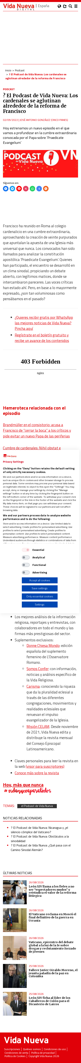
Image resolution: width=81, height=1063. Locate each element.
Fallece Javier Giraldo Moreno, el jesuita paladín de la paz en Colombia (53, 973)
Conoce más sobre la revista (37, 773)
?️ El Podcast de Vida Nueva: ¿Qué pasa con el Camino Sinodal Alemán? (41, 847)
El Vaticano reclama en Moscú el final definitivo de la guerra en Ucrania (52, 917)
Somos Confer (38, 668)
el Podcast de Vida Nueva (37, 806)
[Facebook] (5, 188)
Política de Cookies (15, 1056)
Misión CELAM (38, 726)
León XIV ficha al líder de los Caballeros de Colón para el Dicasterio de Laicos (49, 1001)
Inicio (8, 70)
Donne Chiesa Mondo (43, 645)
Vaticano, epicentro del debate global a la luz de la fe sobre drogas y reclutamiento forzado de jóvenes (52, 946)
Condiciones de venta (16, 1052)
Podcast (19, 70)
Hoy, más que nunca (23, 784)
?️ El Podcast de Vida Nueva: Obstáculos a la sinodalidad (40, 838)
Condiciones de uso (55, 1049)
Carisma (33, 686)
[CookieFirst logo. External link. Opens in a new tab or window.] (10, 456)
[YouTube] (19, 188)
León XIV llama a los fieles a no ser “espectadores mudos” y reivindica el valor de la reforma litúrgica (52, 891)
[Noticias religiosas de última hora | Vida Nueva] (18, 6)
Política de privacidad (43, 1052)
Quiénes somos (32, 1049)
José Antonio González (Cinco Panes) (44, 120)
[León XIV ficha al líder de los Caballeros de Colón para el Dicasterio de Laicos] (15, 1004)
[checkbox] (26, 550)
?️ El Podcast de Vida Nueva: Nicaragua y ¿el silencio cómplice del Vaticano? (39, 829)
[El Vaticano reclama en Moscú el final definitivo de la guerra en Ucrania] (15, 920)
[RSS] (46, 188)
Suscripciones (12, 1049)
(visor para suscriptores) (45, 766)
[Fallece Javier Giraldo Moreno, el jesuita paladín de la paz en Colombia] (15, 976)
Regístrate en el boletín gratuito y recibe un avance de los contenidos (42, 337)
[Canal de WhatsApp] (32, 188)
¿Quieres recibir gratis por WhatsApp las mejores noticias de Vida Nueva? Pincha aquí (44, 323)
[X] (12, 188)
